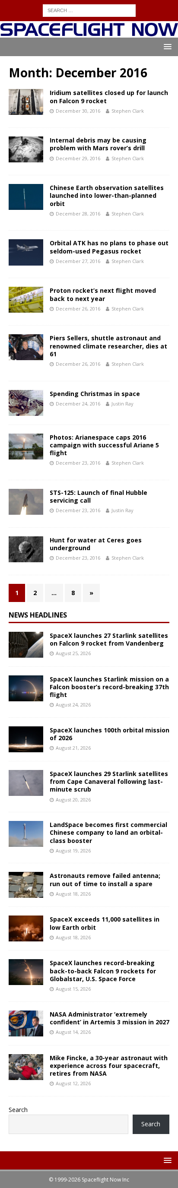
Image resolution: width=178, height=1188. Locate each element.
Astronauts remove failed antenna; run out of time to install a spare (105, 879)
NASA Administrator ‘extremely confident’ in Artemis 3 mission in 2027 (109, 1018)
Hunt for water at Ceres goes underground (96, 544)
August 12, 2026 (73, 1083)
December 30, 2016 (78, 111)
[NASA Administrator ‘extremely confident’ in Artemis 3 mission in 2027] (26, 1023)
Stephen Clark (127, 111)
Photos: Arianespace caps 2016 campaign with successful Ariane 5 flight (104, 445)
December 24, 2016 (78, 403)
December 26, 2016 (78, 308)
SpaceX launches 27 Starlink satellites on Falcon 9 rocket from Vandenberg (109, 639)
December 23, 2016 (78, 462)
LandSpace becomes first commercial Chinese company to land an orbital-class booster (108, 832)
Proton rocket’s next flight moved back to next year (103, 294)
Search (18, 1110)
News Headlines (38, 615)
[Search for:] (89, 10)
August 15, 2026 (73, 988)
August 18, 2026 (73, 893)
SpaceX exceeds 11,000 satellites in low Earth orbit (104, 923)
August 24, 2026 (73, 704)
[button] (166, 46)
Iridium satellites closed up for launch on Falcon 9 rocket (109, 97)
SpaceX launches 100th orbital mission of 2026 (109, 734)
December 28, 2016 (78, 213)
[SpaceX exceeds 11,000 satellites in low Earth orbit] (26, 928)
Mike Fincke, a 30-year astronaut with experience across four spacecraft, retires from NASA (109, 1065)
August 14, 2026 (73, 1032)
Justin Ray (122, 403)
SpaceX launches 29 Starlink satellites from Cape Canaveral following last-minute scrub (109, 781)
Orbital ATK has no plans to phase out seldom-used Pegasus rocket (109, 247)
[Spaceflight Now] (89, 33)
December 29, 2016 (78, 158)
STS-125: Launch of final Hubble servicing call (98, 496)
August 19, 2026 (73, 850)
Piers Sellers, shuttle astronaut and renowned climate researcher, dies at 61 (108, 346)
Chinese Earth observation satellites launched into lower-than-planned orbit (107, 195)
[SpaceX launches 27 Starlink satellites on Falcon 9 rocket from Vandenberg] (26, 645)
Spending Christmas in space (95, 394)
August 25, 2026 (73, 653)
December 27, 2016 (78, 261)
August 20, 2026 (73, 799)
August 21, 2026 (73, 747)
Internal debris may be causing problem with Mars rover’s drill (98, 144)
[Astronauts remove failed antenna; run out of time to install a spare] (26, 885)
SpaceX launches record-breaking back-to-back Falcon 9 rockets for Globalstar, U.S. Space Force (103, 970)
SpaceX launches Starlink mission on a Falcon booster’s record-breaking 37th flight (109, 687)
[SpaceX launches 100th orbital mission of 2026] (26, 739)
